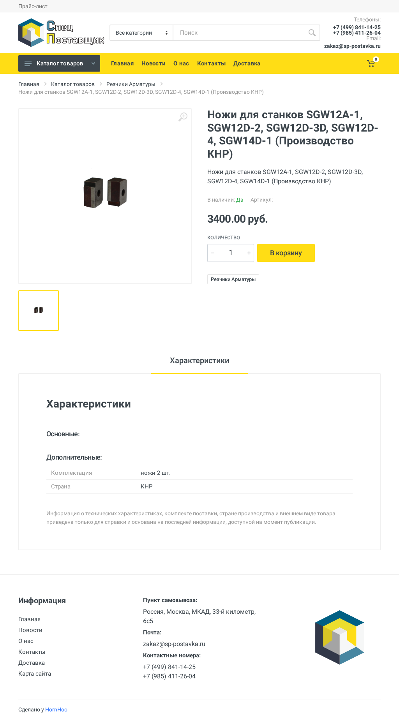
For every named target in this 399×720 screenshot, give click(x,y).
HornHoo (56, 709)
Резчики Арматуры (130, 84)
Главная (28, 84)
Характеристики (199, 360)
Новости (30, 630)
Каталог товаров (60, 63)
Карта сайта (34, 673)
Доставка (31, 662)
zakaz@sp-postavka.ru (352, 46)
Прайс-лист (33, 6)
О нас (26, 640)
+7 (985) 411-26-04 (357, 32)
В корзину (286, 253)
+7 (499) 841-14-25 (357, 27)
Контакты (32, 651)
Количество (223, 238)
